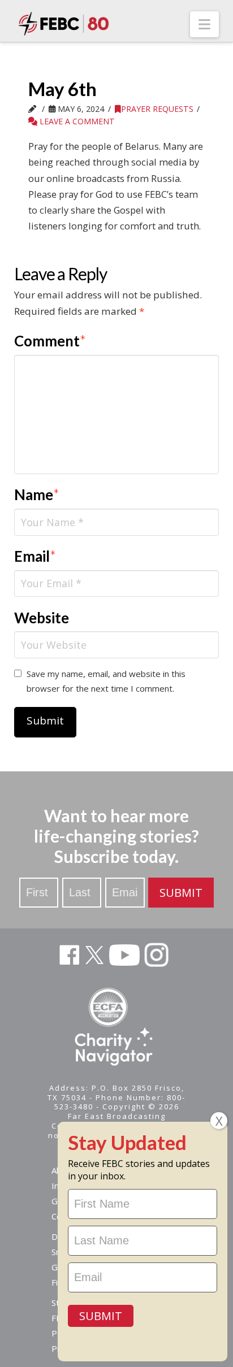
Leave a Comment (76, 121)
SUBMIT (180, 892)
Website (41, 617)
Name (37, 494)
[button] (204, 24)
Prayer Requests (157, 108)
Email (35, 556)
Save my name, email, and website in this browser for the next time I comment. (106, 681)
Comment (50, 340)
